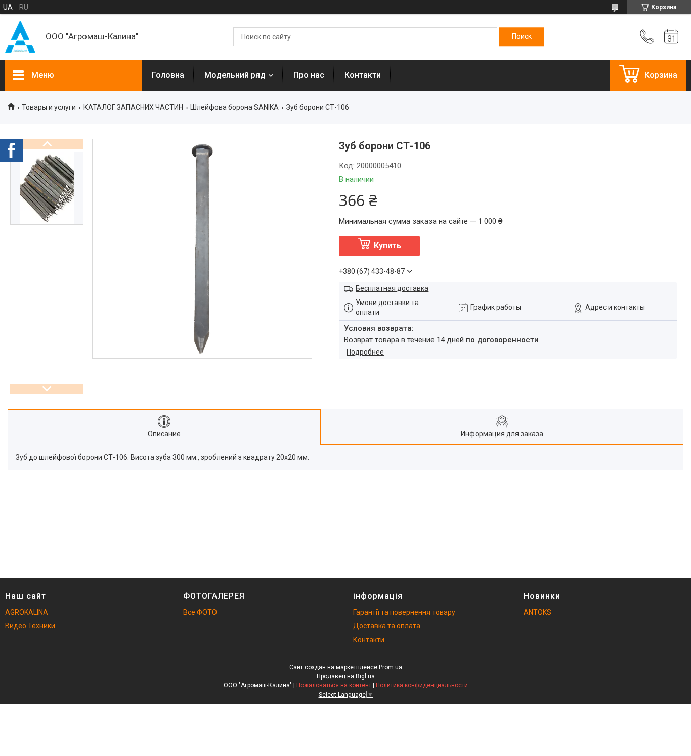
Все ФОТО (200, 612)
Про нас (308, 75)
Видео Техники (30, 626)
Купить (387, 245)
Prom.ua (390, 667)
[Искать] (521, 36)
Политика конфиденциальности (422, 685)
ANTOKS (537, 612)
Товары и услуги (49, 107)
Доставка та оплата (386, 626)
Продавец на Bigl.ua (346, 676)
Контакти (362, 75)
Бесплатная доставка (392, 288)
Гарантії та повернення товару (404, 612)
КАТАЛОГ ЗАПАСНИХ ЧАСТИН (133, 107)
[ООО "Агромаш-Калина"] (20, 37)
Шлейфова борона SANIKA (234, 107)
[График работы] (671, 37)
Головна (168, 75)
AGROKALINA (26, 612)
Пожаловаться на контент (333, 685)
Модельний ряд (235, 75)
